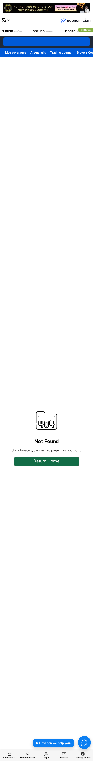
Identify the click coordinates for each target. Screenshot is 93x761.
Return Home (46, 461)
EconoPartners (27, 757)
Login (46, 757)
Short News (9, 757)
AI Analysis (38, 52)
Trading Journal (61, 52)
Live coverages (15, 52)
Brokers (64, 757)
